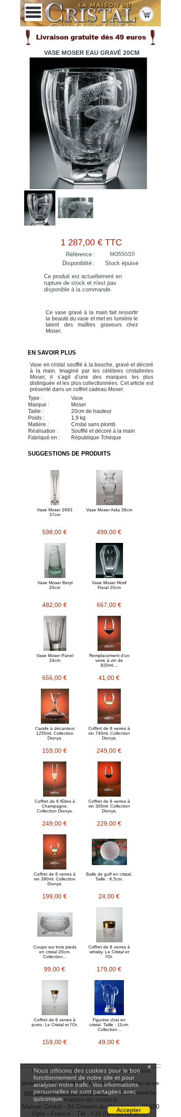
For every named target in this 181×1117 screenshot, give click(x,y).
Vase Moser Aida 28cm (109, 509)
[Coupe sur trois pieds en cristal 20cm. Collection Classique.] (54, 924)
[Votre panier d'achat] (146, 13)
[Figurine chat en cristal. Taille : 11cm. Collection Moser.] (109, 997)
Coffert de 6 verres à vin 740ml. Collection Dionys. (109, 733)
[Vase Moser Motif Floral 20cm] (109, 560)
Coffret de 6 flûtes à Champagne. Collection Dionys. (55, 806)
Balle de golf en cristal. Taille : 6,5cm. (109, 876)
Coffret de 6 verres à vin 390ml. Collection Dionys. (55, 879)
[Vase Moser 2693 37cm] (54, 487)
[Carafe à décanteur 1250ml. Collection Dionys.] (54, 706)
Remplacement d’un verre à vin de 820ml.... (109, 660)
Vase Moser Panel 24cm (54, 658)
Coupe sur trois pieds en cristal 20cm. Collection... (54, 952)
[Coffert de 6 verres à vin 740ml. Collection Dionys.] (109, 706)
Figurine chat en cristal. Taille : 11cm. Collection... (109, 1024)
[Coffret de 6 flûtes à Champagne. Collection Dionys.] (54, 779)
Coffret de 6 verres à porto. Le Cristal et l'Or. (55, 1022)
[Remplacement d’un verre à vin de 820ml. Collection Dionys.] (109, 633)
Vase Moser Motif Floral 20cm (109, 585)
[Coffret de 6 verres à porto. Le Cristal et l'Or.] (54, 997)
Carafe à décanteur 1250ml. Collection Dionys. (55, 733)
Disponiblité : (78, 263)
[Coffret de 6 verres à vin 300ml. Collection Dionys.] (109, 779)
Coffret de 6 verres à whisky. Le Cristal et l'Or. (109, 952)
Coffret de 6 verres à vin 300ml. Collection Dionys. (109, 806)
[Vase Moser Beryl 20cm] (54, 560)
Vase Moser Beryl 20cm (54, 585)
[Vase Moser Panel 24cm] (54, 633)
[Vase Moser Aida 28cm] (109, 487)
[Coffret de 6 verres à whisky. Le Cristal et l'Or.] (109, 924)
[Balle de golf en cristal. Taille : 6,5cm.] (109, 851)
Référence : (80, 254)
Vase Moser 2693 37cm (54, 512)
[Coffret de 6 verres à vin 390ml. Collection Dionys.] (54, 851)
